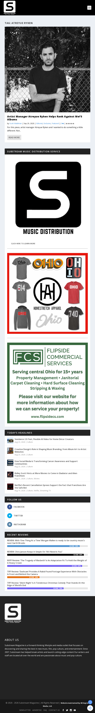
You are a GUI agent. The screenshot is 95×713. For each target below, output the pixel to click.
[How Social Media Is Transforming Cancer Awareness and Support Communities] (10, 463)
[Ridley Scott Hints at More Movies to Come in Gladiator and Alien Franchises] (10, 475)
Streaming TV (45, 490)
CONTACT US (54, 710)
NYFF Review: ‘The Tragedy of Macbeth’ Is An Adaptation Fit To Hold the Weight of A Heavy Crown (47, 561)
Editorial (39, 123)
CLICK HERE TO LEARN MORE (23, 243)
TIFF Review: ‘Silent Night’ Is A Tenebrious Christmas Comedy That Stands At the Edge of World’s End (46, 584)
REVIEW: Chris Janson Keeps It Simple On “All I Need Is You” (34, 551)
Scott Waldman (16, 123)
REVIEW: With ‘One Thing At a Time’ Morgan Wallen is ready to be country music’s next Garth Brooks (46, 541)
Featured (55, 123)
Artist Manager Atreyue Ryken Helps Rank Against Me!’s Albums (44, 118)
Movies (37, 478)
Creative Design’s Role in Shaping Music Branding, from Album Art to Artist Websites (50, 450)
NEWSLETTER (25, 710)
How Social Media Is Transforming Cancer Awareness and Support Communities (46, 462)
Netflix (36, 490)
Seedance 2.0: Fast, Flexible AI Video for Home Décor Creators (44, 439)
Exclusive (47, 123)
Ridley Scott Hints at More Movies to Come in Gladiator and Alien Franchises (46, 474)
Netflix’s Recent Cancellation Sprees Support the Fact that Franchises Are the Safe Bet (50, 486)
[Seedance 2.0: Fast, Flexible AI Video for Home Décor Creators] (10, 441)
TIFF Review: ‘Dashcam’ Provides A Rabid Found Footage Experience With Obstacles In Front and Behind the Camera (47, 573)
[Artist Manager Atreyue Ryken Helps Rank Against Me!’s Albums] (47, 69)
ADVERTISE (37, 710)
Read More (14, 137)
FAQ (45, 710)
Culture (30, 442)
